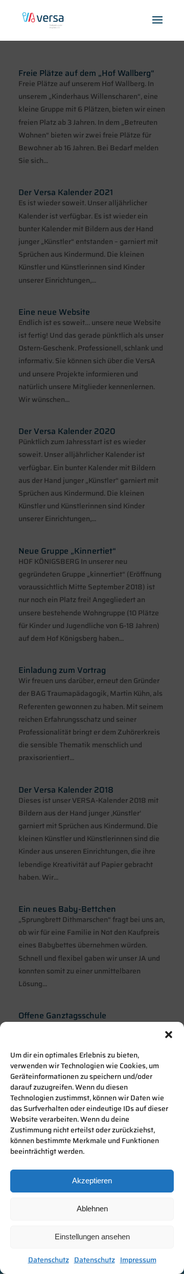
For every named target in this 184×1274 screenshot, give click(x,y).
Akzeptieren (92, 1180)
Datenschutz (48, 1259)
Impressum (138, 1259)
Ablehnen (92, 1208)
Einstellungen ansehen (92, 1236)
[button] (169, 1034)
